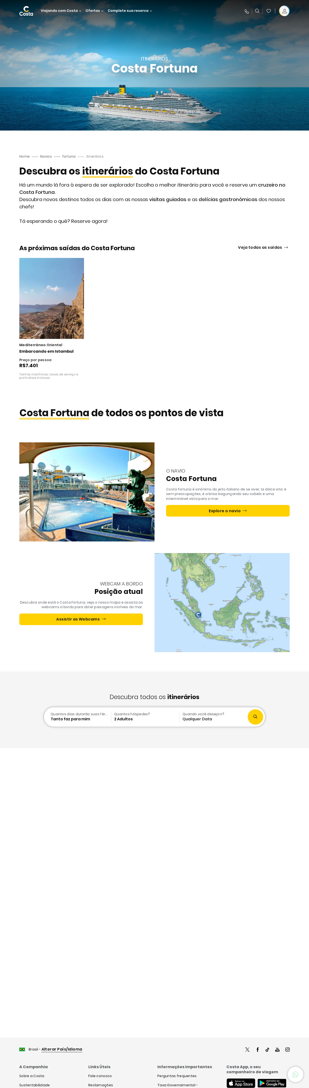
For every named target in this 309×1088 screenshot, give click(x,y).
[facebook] (257, 1050)
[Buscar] (257, 11)
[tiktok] (267, 1050)
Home (24, 156)
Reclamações (100, 1085)
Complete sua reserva (128, 10)
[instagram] (287, 1050)
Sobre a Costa (31, 1075)
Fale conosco (100, 1075)
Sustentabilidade (34, 1085)
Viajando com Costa (59, 10)
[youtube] (277, 1050)
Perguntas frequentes (177, 1075)
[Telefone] (246, 11)
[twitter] (247, 1050)
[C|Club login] (284, 11)
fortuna (69, 156)
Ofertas (92, 10)
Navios (46, 156)
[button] (268, 10)
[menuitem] (77, 717)
